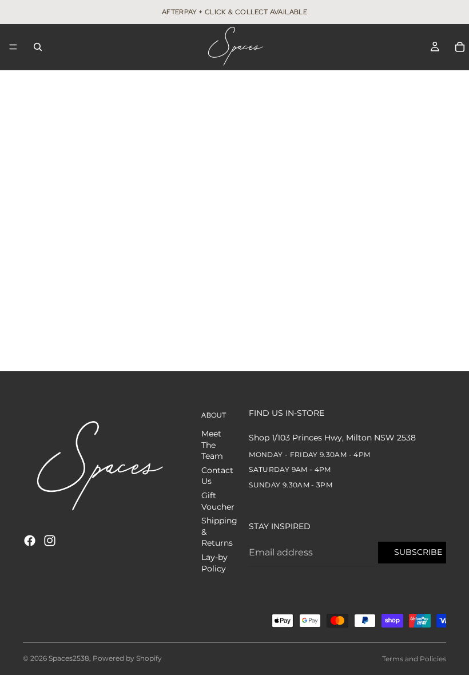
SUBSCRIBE (418, 552)
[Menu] (13, 47)
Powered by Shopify (127, 658)
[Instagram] (50, 540)
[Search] (37, 46)
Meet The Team (212, 444)
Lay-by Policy (214, 563)
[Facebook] (30, 540)
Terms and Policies (414, 658)
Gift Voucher (217, 501)
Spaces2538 (69, 658)
